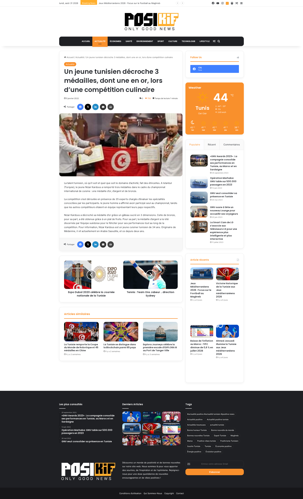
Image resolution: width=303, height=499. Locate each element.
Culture (172, 41)
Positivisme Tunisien (229, 441)
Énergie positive (194, 451)
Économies (115, 41)
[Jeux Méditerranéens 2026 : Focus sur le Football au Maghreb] (201, 273)
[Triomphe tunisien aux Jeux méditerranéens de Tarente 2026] (171, 416)
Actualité (100, 41)
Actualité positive (194, 419)
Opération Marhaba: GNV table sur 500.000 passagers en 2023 (223, 181)
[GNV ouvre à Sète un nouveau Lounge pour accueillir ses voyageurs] (199, 211)
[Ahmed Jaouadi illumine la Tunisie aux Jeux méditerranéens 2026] (227, 331)
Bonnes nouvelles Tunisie (198, 435)
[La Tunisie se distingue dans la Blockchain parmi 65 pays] (121, 331)
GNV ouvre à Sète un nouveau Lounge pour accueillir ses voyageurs (224, 210)
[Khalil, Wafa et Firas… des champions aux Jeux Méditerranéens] (131, 440)
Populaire (194, 144)
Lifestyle (205, 41)
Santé (129, 41)
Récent (212, 144)
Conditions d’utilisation (130, 493)
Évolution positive (213, 451)
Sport (160, 41)
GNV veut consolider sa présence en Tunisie (223, 195)
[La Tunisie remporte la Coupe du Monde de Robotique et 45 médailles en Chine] (81, 331)
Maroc (190, 441)
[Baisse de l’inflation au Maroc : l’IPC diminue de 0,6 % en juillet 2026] (201, 331)
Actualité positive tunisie (218, 419)
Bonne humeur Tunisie (197, 430)
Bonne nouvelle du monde (222, 430)
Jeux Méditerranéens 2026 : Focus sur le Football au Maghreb (200, 290)
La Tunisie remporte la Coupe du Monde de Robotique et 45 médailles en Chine (81, 347)
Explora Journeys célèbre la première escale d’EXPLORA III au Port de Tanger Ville (160, 347)
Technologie (188, 41)
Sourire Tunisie (193, 446)
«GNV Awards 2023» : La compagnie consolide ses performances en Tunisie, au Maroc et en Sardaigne (223, 163)
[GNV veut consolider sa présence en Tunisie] (199, 197)
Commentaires (231, 144)
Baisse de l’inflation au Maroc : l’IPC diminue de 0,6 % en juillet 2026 (201, 345)
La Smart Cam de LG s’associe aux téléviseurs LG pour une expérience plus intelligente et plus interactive (223, 231)
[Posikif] (151, 21)
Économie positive (223, 446)
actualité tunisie (217, 425)
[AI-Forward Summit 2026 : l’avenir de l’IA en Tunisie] (151, 416)
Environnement (145, 41)
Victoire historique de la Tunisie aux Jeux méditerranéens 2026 (130, 3)
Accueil (86, 41)
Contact (180, 493)
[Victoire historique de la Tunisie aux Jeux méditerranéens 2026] (227, 273)
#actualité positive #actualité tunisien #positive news (210, 414)
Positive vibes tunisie (206, 441)
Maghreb (234, 435)
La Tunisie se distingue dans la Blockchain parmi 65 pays (120, 346)
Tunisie (208, 446)
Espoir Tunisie (220, 435)
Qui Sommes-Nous (153, 493)
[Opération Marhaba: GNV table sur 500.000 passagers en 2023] (199, 182)
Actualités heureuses (196, 425)
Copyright (169, 493)
